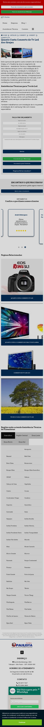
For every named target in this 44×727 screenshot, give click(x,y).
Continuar (22, 722)
